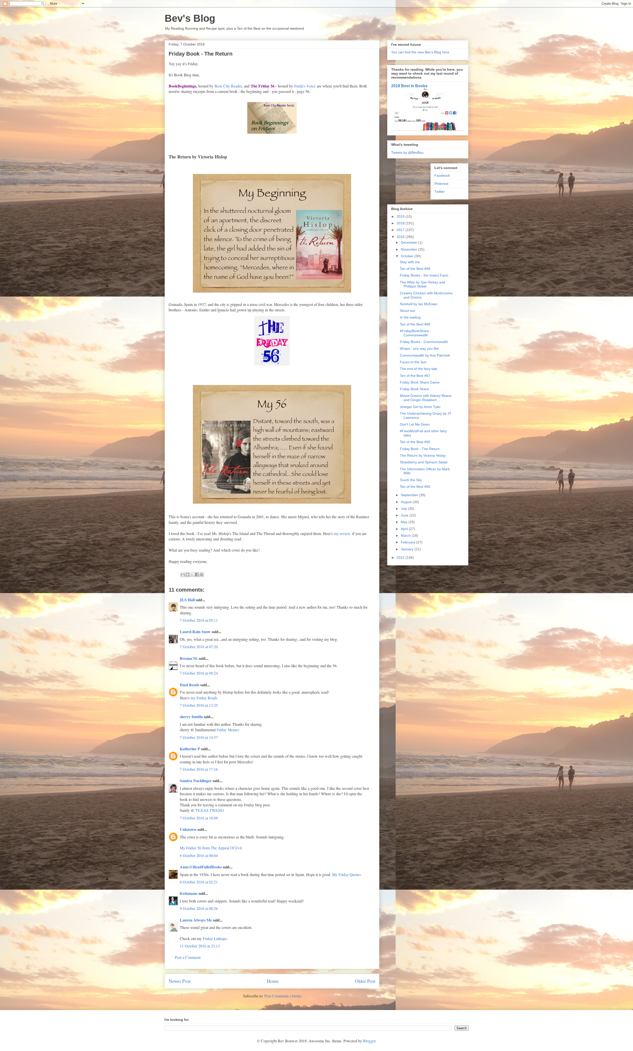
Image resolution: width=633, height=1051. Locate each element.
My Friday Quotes (346, 874)
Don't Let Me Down (415, 424)
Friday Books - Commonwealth (424, 342)
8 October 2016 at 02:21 (199, 881)
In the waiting (410, 317)
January (407, 549)
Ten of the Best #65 (415, 487)
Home (273, 981)
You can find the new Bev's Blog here (420, 52)
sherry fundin (191, 716)
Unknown (188, 829)
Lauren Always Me (196, 920)
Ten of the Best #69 (415, 269)
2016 (401, 237)
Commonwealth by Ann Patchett (425, 355)
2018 (401, 223)
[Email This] (182, 574)
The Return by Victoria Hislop (423, 455)
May (404, 522)
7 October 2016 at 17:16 (199, 769)
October (407, 256)
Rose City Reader (228, 85)
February (408, 542)
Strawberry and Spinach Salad (423, 462)
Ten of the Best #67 (415, 376)
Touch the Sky (411, 480)
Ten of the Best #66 (415, 442)
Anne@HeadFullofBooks (201, 867)
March (406, 535)
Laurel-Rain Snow (195, 631)
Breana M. (189, 658)
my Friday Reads (204, 697)
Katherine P (190, 748)
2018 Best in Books (409, 86)
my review (342, 533)
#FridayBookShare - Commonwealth (415, 333)
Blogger (369, 1040)
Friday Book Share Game (420, 382)
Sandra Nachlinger (196, 780)
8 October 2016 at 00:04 (199, 855)
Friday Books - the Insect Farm (424, 275)
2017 (401, 230)
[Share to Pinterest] (201, 574)
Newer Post (179, 981)
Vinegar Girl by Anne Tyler (420, 407)
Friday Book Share (414, 389)
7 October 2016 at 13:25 (199, 705)
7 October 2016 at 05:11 (199, 620)
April (405, 529)
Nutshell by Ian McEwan (418, 304)
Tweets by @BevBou (407, 152)
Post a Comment (188, 957)
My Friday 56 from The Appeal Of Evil (211, 847)
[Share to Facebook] (196, 574)
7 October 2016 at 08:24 (199, 673)
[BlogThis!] (187, 574)
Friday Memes (228, 729)
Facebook (442, 175)
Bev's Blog (190, 18)
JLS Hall (187, 599)
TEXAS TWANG (209, 810)
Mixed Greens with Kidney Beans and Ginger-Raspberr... (426, 398)
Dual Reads (189, 684)
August (407, 502)
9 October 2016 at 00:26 (199, 908)
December (409, 242)
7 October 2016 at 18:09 (199, 817)
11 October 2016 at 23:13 (200, 945)
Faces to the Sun (413, 362)
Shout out (407, 311)
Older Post (365, 981)
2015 (401, 557)
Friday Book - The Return (420, 449)
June (405, 515)
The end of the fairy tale (418, 369)
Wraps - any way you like (419, 348)
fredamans (189, 893)
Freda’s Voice (305, 85)
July (404, 509)
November (409, 249)
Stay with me (410, 262)
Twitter (439, 191)
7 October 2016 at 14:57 (199, 737)
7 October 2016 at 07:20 (199, 646)
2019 (401, 216)
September (410, 495)
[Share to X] (192, 574)
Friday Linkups (215, 938)
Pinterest (441, 184)
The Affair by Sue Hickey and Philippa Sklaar (422, 284)
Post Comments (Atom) (282, 995)
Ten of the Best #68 (415, 324)
